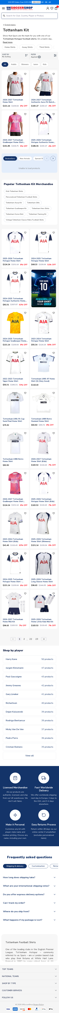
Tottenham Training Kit (37, 214)
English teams (10, 25)
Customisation (38, 866)
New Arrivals (25, 158)
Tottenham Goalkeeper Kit (16, 208)
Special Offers (40, 158)
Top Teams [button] (7, 969)
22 (30, 639)
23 (36, 639)
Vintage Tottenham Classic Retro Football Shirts (25, 220)
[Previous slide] (46, 158)
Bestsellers (10, 158)
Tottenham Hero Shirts (40, 208)
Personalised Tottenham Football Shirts (21, 197)
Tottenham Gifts (33, 202)
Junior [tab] (35, 64)
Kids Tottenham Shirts (14, 191)
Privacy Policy (38, 1004)
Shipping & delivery (14, 866)
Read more (7, 42)
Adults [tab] (13, 64)
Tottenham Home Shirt (14, 214)
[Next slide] (53, 158)
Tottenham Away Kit (14, 202)
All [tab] (5, 64)
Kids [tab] (45, 64)
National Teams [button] (10, 976)
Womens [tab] (25, 64)
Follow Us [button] (7, 997)
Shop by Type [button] (9, 983)
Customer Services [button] (12, 990)
